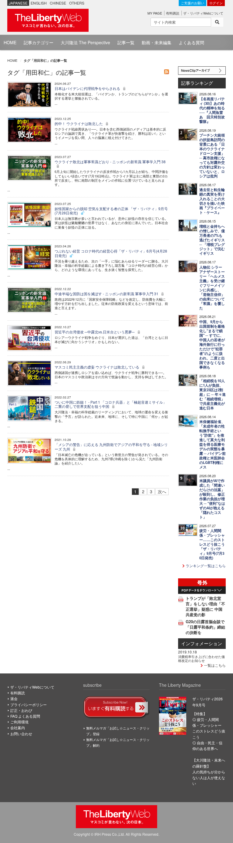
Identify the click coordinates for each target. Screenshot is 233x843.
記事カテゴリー (38, 42)
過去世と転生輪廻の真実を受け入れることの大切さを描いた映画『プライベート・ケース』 (212, 201)
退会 (14, 698)
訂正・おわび (21, 710)
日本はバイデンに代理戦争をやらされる (88, 88)
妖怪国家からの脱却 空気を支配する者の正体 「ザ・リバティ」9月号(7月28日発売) (111, 210)
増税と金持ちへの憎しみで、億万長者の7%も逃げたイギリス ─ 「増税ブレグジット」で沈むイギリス (212, 240)
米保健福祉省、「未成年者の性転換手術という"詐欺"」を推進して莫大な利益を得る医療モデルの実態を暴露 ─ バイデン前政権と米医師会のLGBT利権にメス (212, 444)
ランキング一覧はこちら (205, 565)
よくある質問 (191, 42)
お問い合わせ (21, 733)
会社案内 (17, 727)
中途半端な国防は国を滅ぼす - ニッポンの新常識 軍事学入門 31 (107, 293)
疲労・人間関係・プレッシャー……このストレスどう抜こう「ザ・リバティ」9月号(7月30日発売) (212, 544)
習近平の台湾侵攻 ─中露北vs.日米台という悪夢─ (95, 331)
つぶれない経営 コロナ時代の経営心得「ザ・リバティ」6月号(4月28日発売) (111, 253)
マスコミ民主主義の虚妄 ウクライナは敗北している (97, 366)
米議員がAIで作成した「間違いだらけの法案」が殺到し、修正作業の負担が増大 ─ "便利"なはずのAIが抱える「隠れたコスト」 (212, 499)
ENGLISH (39, 2)
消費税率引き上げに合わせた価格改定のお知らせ (201, 658)
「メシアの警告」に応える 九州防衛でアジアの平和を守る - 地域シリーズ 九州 (111, 446)
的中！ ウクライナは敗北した (79, 123)
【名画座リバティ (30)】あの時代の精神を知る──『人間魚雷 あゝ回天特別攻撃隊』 (212, 110)
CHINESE (58, 2)
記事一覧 (125, 42)
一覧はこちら (214, 665)
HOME (10, 42)
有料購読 (172, 13)
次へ (162, 491)
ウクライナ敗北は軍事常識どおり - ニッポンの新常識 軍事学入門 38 (110, 161)
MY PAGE (154, 13)
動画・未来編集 (156, 42)
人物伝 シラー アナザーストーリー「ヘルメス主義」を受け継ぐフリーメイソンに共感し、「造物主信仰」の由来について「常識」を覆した (212, 288)
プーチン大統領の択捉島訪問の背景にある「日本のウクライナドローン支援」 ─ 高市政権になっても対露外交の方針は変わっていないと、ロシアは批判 (212, 156)
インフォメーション (201, 643)
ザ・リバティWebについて (203, 13)
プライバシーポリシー (28, 704)
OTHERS (76, 2)
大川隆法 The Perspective (85, 42)
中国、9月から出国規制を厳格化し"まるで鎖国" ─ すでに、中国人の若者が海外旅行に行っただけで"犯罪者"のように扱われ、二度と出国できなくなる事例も (212, 344)
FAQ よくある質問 (25, 716)
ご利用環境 (19, 721)
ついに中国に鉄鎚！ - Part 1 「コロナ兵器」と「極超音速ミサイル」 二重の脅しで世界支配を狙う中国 (111, 404)
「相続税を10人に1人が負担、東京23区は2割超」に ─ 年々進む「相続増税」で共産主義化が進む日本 (212, 394)
